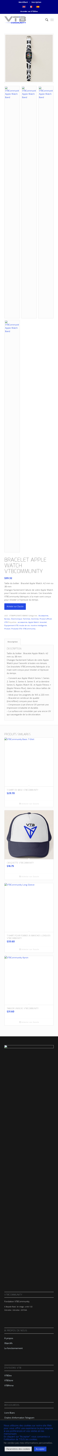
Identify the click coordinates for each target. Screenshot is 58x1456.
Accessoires (43, 616)
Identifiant (23, 2)
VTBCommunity (29, 629)
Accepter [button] (40, 1449)
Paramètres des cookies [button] (18, 1449)
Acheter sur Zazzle (15, 606)
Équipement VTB (11, 625)
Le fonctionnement (13, 1348)
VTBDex (34, 11)
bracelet (43, 622)
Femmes (26, 619)
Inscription (36, 2)
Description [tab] (13, 642)
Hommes (35, 619)
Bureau (7, 619)
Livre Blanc (9, 1413)
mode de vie (24, 625)
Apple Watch (33, 622)
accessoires (22, 622)
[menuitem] (23, 2)
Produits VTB (16, 629)
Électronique (16, 619)
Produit (7, 629)
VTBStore (8, 1380)
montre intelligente (39, 625)
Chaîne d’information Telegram (19, 1417)
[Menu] (52, 20)
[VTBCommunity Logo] (24, 20)
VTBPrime (9, 1385)
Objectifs (8, 1343)
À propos (8, 1338)
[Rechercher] (45, 20)
